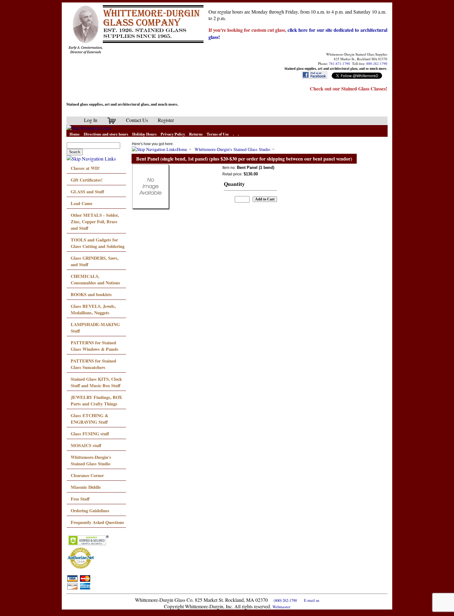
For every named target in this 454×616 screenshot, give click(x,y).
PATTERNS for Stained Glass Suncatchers (93, 364)
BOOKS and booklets (91, 294)
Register (166, 120)
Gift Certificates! (87, 180)
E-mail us (311, 600)
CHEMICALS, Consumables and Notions (95, 279)
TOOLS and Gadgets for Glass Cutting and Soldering (97, 243)
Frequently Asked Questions (97, 522)
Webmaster (281, 607)
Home (74, 134)
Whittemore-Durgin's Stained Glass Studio (91, 460)
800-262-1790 (376, 63)
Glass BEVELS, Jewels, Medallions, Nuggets (93, 309)
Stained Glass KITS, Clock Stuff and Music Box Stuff (96, 382)
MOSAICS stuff (86, 445)
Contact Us (137, 120)
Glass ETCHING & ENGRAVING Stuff (89, 418)
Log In (90, 120)
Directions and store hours (106, 134)
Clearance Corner (87, 475)
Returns (196, 134)
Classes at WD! (85, 168)
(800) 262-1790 (285, 600)
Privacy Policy (173, 134)
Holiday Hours (144, 134)
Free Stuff (80, 499)
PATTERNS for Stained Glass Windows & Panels (94, 345)
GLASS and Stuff (87, 191)
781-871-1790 (339, 63)
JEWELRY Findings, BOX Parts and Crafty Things (96, 400)
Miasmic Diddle (86, 487)
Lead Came (81, 203)
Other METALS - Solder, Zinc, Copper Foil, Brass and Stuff (95, 221)
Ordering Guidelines (90, 510)
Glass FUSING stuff (90, 433)
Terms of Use (218, 134)
